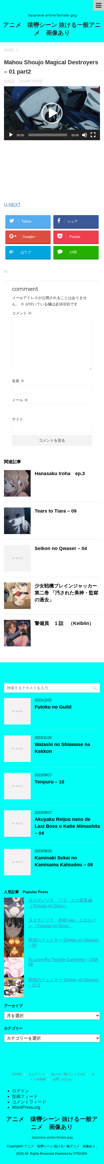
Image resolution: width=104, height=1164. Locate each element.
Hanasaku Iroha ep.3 (60, 473)
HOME (17, 1074)
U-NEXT (12, 204)
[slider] (47, 135)
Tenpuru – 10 (49, 781)
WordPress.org (26, 1107)
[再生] (11, 135)
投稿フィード (25, 1096)
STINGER (80, 1154)
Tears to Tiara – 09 (56, 511)
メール (20, 400)
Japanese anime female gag (52, 1137)
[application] (52, 113)
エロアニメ (37, 1074)
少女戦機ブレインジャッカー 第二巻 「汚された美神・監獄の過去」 (66, 592)
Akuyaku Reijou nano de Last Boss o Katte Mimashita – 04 (67, 826)
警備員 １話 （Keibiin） (64, 623)
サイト (17, 419)
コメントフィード (29, 1102)
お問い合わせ (62, 1079)
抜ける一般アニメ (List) (68, 1074)
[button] (52, 113)
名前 (18, 381)
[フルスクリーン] (93, 135)
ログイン (20, 1091)
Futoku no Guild (53, 707)
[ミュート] (84, 135)
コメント (22, 313)
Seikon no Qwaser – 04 (61, 548)
